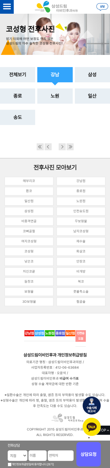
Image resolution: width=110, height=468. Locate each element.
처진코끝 (29, 271)
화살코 (81, 251)
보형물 (29, 292)
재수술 (81, 241)
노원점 (81, 201)
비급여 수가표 (69, 378)
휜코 (29, 191)
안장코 (81, 261)
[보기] (50, 464)
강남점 (81, 181)
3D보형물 (29, 302)
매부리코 (29, 181)
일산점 (29, 201)
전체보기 (17, 74)
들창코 (29, 282)
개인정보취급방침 (72, 354)
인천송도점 (81, 211)
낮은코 (29, 261)
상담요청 (89, 454)
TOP (102, 430)
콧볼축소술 (81, 292)
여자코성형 (29, 241)
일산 (92, 96)
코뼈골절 (29, 231)
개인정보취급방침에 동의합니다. (29, 464)
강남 (55, 74)
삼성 (92, 74)
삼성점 (29, 211)
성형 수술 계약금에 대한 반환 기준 (55, 384)
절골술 (81, 302)
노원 (55, 96)
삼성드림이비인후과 (40, 354)
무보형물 (81, 221)
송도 (17, 117)
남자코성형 (81, 231)
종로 (17, 96)
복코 (81, 282)
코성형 (29, 251)
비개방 (81, 271)
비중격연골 (29, 221)
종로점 (81, 191)
